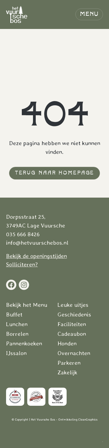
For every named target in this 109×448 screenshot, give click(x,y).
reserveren (73, 435)
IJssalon (16, 353)
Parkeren (69, 363)
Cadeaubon (72, 334)
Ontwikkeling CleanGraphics (77, 419)
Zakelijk (67, 373)
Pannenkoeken (24, 344)
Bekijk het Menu (26, 305)
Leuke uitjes (73, 305)
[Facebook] (11, 285)
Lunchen (17, 324)
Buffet (14, 315)
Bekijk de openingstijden (36, 256)
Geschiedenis (74, 315)
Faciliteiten (72, 324)
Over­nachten (74, 353)
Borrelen (17, 334)
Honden (67, 344)
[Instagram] (24, 285)
